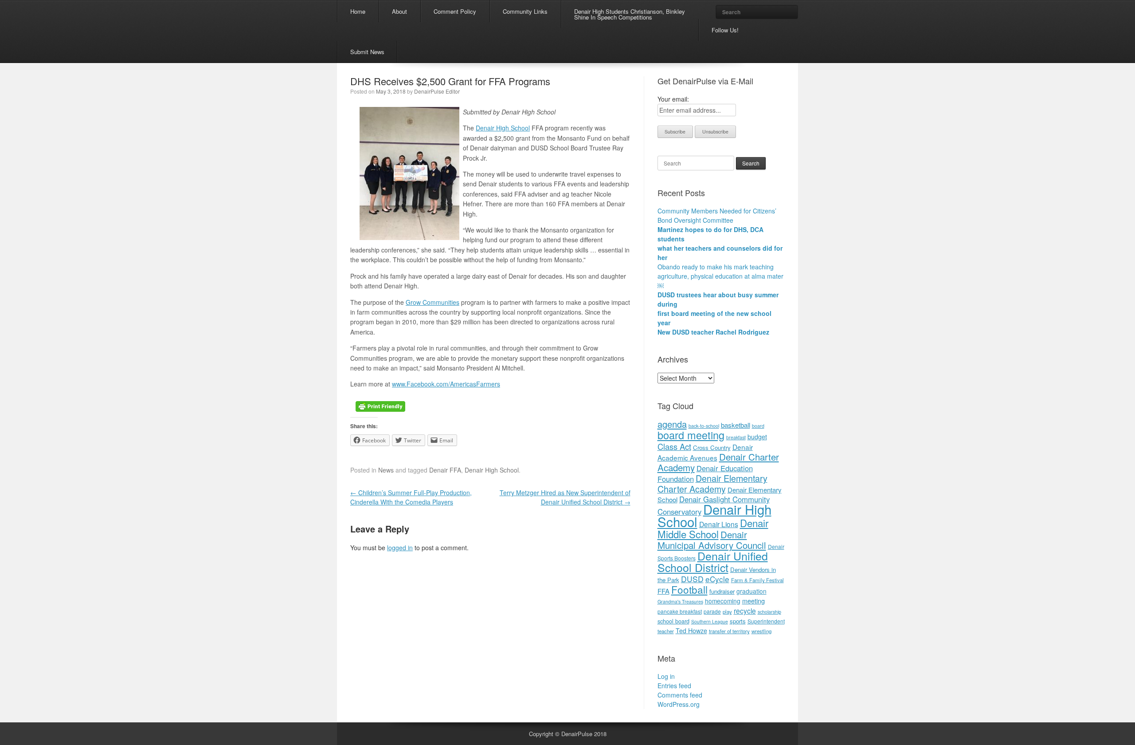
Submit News (367, 51)
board (758, 425)
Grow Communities (432, 302)
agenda (672, 424)
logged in (400, 547)
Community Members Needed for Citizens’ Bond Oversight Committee (717, 215)
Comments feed (680, 694)
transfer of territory (729, 631)
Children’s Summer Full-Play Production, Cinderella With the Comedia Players (411, 497)
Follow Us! (725, 30)
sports (738, 621)
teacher (666, 631)
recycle (745, 610)
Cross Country (712, 447)
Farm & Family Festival (757, 579)
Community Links (525, 11)
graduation (751, 591)
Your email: (673, 99)
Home (357, 11)
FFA (663, 590)
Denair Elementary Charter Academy (712, 483)
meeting (753, 600)
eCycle (717, 578)
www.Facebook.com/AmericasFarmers (446, 383)
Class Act (674, 446)
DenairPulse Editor (437, 91)
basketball (735, 425)
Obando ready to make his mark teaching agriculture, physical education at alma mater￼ (720, 276)
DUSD (692, 578)
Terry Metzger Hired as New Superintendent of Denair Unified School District (565, 497)
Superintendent (766, 621)
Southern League (709, 621)
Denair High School (503, 127)
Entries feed (674, 685)
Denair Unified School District (713, 561)
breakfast (736, 437)
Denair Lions (718, 524)
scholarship (769, 611)
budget (757, 436)
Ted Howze (691, 630)
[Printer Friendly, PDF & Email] (380, 405)
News (386, 469)
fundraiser (722, 591)
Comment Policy (455, 11)
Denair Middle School (713, 528)
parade (712, 611)
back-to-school (704, 425)
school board (673, 621)
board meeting (691, 434)
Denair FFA (445, 469)
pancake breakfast (680, 611)
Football (689, 589)
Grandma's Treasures (680, 601)
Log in (666, 676)
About (399, 11)
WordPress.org (679, 704)
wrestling (761, 631)
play (727, 611)
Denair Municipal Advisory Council (712, 540)
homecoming (722, 600)
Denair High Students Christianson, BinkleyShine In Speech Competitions (629, 14)
